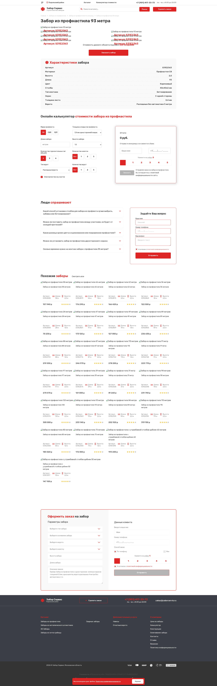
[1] (133, 162)
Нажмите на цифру (146, 158)
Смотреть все (78, 276)
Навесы (116, 621)
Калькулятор (155, 625)
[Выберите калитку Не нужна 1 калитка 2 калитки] (75, 549)
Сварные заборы (93, 621)
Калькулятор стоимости (106, 3)
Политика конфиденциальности (163, 648)
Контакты (154, 636)
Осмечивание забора (158, 633)
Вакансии (154, 644)
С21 (55, 132)
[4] (158, 162)
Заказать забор (108, 53)
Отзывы (153, 640)
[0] (124, 162)
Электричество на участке (54, 177)
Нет (75, 157)
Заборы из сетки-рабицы (51, 633)
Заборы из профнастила (50, 621)
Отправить (153, 255)
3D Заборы (45, 629)
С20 (49, 132)
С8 (43, 132)
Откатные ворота (120, 625)
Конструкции (155, 629)
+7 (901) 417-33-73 (145, 2)
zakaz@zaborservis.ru (166, 600)
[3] (150, 162)
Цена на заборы (156, 621)
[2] (141, 162)
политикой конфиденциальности (158, 249)
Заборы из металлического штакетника (57, 625)
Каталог (87, 3)
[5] (167, 162)
